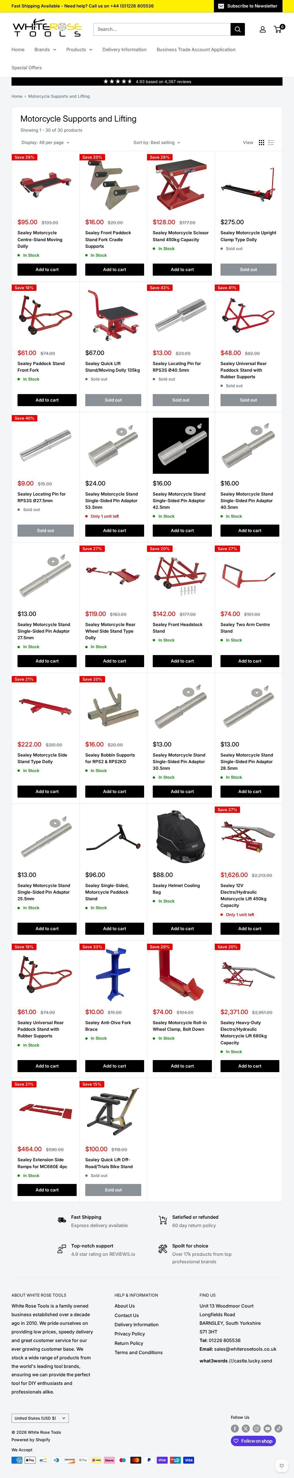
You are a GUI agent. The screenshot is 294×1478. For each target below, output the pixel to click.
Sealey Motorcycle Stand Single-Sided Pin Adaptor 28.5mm (246, 761)
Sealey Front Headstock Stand (178, 628)
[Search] (238, 29)
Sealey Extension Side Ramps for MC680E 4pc (42, 1163)
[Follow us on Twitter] (246, 1429)
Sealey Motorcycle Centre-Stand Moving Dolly (40, 239)
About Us (125, 1306)
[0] (277, 29)
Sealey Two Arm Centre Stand (245, 628)
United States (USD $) (35, 1418)
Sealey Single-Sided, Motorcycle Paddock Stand (107, 892)
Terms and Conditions (139, 1352)
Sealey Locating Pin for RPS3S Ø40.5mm (177, 367)
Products (76, 49)
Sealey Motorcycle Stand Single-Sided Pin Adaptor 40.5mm (246, 500)
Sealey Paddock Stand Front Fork (41, 367)
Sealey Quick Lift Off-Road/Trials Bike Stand (109, 1163)
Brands (42, 49)
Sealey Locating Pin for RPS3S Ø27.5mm (42, 497)
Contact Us (127, 1315)
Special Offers (26, 67)
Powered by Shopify (30, 1439)
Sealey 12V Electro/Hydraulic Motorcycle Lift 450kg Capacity (243, 895)
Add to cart (47, 269)
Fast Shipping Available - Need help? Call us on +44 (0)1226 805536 (82, 6)
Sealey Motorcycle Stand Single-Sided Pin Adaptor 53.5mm (111, 500)
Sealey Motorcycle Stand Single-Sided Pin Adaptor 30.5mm (179, 761)
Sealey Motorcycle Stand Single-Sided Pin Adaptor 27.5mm (44, 631)
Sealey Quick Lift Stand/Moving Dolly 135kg (112, 367)
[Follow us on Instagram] (257, 1429)
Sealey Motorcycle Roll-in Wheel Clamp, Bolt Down (180, 1026)
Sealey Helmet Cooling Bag (176, 889)
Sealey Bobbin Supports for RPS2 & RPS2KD (110, 758)
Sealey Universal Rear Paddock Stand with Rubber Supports (243, 370)
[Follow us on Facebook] (235, 1429)
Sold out (248, 269)
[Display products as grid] (261, 142)
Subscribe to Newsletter (252, 6)
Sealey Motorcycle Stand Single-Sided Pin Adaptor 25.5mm (44, 892)
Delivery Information (124, 49)
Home (17, 49)
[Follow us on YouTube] (268, 1429)
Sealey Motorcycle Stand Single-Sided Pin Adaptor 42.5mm (179, 500)
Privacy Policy (130, 1334)
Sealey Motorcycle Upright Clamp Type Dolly (248, 236)
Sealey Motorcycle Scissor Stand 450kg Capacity (181, 236)
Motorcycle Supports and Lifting (59, 96)
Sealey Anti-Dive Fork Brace (108, 1026)
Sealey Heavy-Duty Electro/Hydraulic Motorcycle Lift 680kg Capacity (243, 1032)
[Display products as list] (271, 142)
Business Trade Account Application (196, 49)
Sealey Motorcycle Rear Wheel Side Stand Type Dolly (110, 631)
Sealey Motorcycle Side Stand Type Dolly (42, 758)
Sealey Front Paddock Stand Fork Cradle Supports (108, 239)
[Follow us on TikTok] (278, 1429)
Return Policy (129, 1343)
